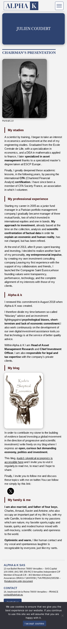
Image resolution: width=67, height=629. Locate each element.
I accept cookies (34, 623)
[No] (62, 615)
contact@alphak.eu (13, 594)
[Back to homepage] (21, 5)
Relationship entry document (18, 581)
